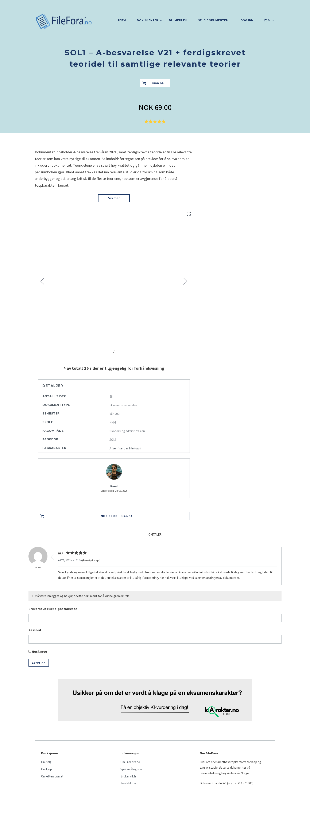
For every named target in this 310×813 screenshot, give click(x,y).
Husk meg (39, 651)
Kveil (114, 486)
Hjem (122, 20)
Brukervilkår (128, 776)
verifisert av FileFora (126, 448)
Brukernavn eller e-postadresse (52, 609)
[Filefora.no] (64, 22)
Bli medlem (178, 20)
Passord (34, 630)
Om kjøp (46, 769)
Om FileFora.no (130, 762)
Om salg (46, 762)
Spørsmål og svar (131, 769)
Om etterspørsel (52, 776)
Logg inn (246, 20)
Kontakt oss (128, 783)
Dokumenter (147, 20)
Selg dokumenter (213, 20)
